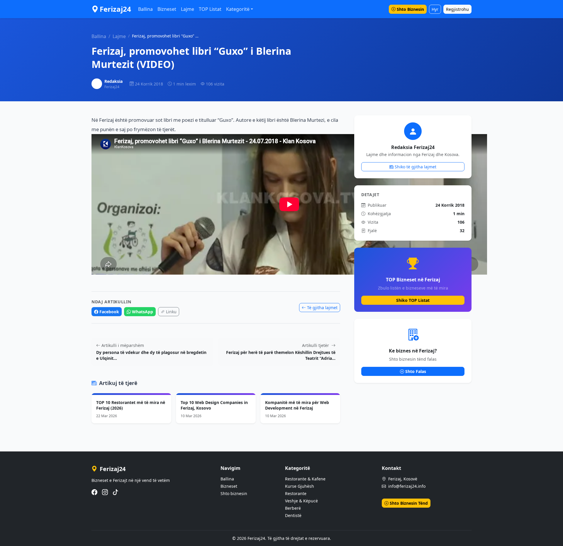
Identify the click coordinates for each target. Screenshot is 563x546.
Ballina (145, 9)
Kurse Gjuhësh (299, 486)
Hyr (435, 9)
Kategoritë (238, 9)
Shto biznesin (234, 493)
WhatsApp (142, 311)
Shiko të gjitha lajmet (415, 167)
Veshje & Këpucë (301, 501)
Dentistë (293, 515)
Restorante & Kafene (305, 479)
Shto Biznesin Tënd (409, 503)
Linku (171, 311)
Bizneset (166, 9)
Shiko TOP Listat (413, 300)
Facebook (109, 311)
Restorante (295, 493)
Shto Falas (415, 371)
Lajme (187, 9)
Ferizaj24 (115, 9)
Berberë (293, 508)
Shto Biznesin (410, 9)
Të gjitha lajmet (322, 307)
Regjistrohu (457, 9)
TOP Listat (210, 9)
